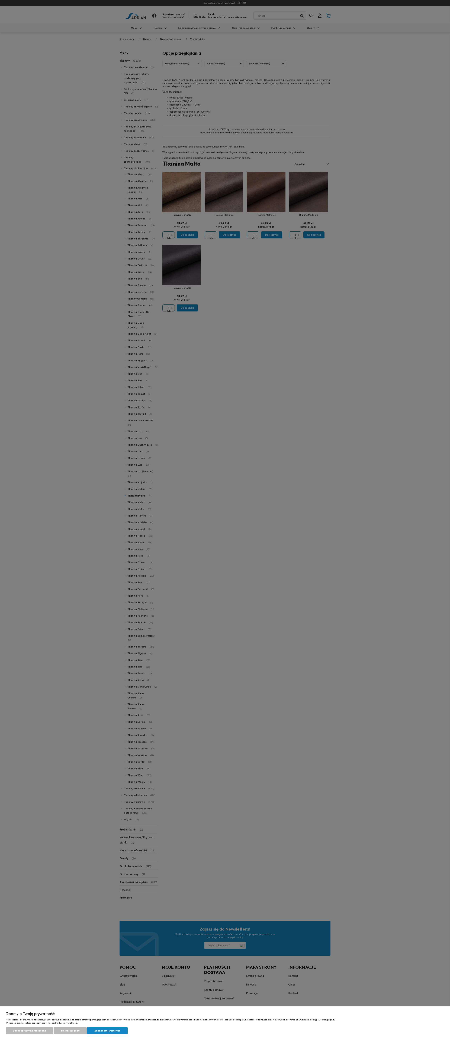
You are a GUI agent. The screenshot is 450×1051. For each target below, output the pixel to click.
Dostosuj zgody (70, 1030)
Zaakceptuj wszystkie (107, 1030)
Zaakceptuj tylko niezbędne (29, 1030)
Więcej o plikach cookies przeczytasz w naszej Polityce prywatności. (42, 1022)
